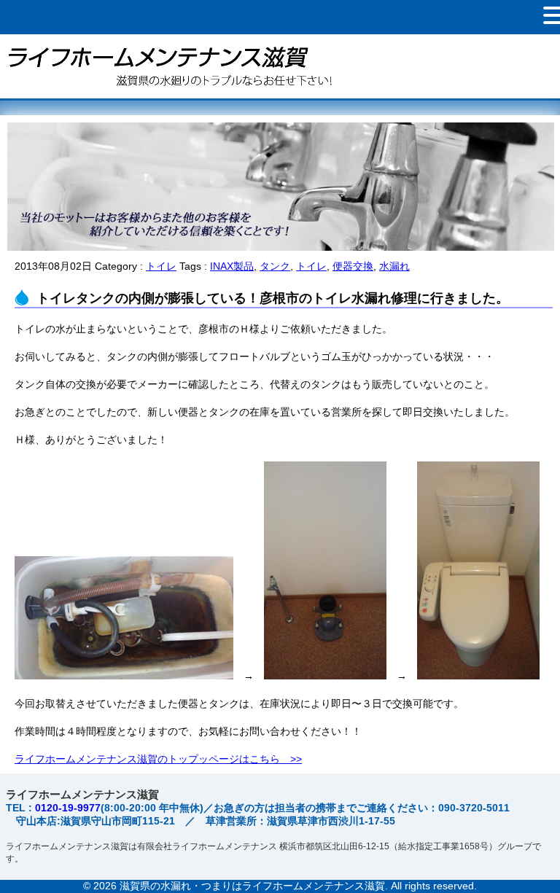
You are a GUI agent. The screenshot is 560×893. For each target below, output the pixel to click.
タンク (275, 266)
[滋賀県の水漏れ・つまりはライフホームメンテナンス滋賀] (167, 92)
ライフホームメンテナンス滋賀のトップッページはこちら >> (158, 759)
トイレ (161, 266)
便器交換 (352, 266)
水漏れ (394, 266)
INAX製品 (232, 266)
